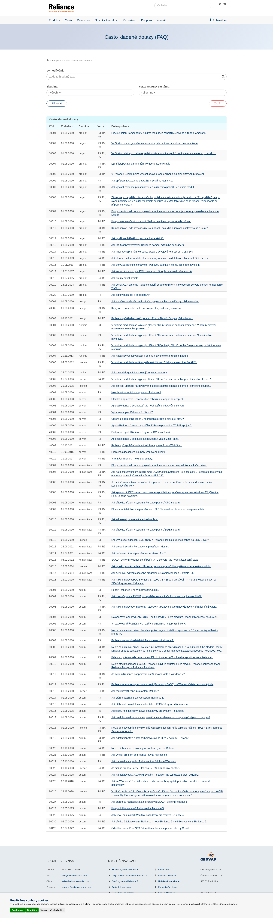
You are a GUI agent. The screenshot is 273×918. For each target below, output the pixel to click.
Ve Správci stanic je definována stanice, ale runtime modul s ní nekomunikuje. (154, 143)
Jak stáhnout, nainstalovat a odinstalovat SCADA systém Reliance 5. (149, 801)
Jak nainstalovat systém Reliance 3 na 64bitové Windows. (143, 761)
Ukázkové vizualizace (168, 881)
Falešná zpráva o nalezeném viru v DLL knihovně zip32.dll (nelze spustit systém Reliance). (162, 657)
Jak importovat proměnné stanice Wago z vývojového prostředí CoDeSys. (152, 251)
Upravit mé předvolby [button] (52, 910)
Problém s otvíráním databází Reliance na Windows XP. (142, 640)
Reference (83, 20)
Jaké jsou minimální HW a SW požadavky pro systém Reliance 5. (147, 710)
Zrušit (217, 103)
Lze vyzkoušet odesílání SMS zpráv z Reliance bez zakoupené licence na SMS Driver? (160, 540)
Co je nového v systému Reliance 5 (129, 875)
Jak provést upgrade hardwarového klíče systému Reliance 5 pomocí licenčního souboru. (161, 385)
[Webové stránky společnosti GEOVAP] (208, 856)
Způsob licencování (121, 887)
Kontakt (161, 20)
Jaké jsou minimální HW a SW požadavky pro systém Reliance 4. (147, 815)
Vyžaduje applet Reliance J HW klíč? (132, 412)
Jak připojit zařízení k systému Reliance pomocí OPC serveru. (145, 502)
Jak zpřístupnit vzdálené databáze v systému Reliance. (142, 180)
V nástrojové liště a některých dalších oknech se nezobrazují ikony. (148, 623)
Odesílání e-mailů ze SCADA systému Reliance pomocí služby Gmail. (150, 828)
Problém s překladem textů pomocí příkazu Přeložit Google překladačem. (152, 318)
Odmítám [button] (32, 910)
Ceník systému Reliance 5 (125, 881)
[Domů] (47, 60)
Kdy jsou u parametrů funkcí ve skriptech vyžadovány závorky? (146, 308)
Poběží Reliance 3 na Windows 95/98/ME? (135, 590)
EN (224, 4)
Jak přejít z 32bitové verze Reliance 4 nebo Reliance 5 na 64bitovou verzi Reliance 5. (159, 821)
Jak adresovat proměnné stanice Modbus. (134, 519)
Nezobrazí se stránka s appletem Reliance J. (136, 392)
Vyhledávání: (55, 70)
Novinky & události (106, 20)
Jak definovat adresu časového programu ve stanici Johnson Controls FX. (152, 573)
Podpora (146, 20)
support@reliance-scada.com (76, 887)
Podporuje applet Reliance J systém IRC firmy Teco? (140, 432)
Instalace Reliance (167, 875)
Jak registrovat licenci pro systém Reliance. (135, 691)
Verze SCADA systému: (154, 86)
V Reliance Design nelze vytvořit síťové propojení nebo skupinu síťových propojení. (157, 174)
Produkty (54, 20)
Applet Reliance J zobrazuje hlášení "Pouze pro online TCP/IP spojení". (151, 425)
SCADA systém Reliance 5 (125, 869)
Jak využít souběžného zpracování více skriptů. (137, 238)
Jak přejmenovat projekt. (125, 278)
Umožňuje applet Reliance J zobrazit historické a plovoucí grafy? (147, 419)
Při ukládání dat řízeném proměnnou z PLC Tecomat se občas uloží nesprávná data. (158, 509)
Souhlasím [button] (17, 910)
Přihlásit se (219, 20)
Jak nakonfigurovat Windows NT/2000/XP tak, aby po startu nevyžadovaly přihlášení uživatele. (164, 606)
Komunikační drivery (168, 887)
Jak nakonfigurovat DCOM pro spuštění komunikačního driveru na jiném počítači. (156, 596)
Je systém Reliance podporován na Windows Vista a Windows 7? (148, 674)
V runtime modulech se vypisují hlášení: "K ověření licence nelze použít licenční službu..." (161, 379)
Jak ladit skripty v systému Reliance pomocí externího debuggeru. (148, 245)
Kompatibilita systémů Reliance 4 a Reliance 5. (137, 808)
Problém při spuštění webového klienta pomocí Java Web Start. (146, 445)
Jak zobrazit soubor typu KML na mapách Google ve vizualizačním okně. (151, 271)
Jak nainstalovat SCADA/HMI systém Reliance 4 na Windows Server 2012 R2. (155, 774)
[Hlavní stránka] (60, 8)
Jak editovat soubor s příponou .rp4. (131, 295)
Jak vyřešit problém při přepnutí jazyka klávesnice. (139, 754)
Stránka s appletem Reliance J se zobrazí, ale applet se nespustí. (147, 399)
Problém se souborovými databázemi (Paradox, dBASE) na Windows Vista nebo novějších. (162, 684)
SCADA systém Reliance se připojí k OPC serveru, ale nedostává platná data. (154, 559)
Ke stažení (129, 20)
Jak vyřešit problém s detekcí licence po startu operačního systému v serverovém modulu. (161, 566)
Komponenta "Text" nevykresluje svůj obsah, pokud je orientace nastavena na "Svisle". (159, 228)
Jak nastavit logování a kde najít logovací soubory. (139, 372)
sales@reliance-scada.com (75, 881)
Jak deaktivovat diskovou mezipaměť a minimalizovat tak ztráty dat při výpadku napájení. (160, 717)
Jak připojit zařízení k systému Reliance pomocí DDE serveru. (145, 529)
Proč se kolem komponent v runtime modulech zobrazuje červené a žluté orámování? (158, 133)
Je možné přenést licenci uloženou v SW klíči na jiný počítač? (145, 768)
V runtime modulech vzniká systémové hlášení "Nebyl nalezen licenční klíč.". (154, 362)
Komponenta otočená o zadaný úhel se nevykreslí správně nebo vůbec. (151, 221)
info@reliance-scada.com (74, 875)
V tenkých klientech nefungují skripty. (132, 458)
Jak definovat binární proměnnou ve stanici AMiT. (138, 553)
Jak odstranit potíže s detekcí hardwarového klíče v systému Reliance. (150, 738)
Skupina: (52, 86)
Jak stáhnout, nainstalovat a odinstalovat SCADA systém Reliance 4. (149, 704)
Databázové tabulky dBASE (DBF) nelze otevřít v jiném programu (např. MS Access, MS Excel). (164, 617)
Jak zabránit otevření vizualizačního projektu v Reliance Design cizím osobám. (155, 301)
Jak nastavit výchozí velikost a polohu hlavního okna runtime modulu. (149, 355)
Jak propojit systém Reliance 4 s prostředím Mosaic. (140, 546)
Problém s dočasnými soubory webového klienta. (138, 452)
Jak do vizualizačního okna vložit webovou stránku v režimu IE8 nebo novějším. (155, 264)
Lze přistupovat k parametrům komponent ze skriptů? (140, 163)
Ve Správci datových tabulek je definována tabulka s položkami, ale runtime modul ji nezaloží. (163, 153)
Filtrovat (57, 103)
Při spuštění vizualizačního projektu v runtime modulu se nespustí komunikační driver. (159, 465)
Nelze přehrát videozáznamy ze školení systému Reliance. (144, 748)
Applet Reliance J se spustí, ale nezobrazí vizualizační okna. (145, 438)
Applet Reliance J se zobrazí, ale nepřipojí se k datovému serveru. (148, 405)
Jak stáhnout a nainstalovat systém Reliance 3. (137, 697)
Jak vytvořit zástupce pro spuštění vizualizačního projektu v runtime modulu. (153, 187)
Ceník (68, 20)
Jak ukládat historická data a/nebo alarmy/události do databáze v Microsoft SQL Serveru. (160, 258)
